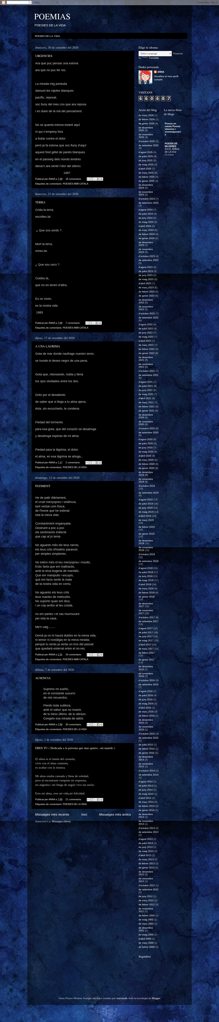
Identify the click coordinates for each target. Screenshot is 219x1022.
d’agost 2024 (146, 209)
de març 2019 (146, 520)
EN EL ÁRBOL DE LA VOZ (172, 150)
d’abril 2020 (145, 456)
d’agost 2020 (146, 439)
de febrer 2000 (147, 947)
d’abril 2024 (145, 226)
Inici (84, 814)
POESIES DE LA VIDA (47, 36)
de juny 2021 (146, 390)
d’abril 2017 (145, 644)
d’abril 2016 (145, 707)
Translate (154, 58)
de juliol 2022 (146, 328)
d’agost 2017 (146, 628)
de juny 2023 (146, 275)
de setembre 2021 (148, 375)
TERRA (40, 202)
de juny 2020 (146, 447)
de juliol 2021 (146, 386)
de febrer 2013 (147, 863)
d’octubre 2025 (147, 141)
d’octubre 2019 (147, 486)
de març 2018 (146, 588)
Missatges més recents (52, 814)
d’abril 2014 (145, 798)
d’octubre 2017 (147, 617)
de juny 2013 (146, 847)
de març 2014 (146, 802)
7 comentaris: (73, 323)
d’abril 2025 (145, 168)
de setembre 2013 (148, 832)
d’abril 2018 (145, 584)
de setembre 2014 (148, 775)
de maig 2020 (146, 451)
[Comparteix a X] (95, 179)
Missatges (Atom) (61, 821)
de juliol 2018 (146, 572)
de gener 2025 (146, 181)
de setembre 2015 (148, 738)
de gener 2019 (146, 534)
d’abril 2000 (145, 939)
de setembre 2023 (148, 260)
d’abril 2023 (145, 283)
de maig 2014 (146, 794)
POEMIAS (52, 16)
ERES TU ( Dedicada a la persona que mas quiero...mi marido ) (75, 748)
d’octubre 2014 (147, 770)
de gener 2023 (146, 295)
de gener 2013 (146, 867)
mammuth (121, 998)
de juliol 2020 (146, 443)
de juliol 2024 (146, 214)
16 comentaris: (74, 654)
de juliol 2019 (146, 503)
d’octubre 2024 (147, 199)
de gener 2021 (146, 410)
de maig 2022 (146, 337)
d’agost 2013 (146, 839)
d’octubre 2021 (147, 371)
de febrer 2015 (147, 749)
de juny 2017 (146, 636)
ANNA (160, 72)
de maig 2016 (146, 703)
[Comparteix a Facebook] (98, 179)
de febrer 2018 (147, 592)
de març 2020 (146, 460)
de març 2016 (146, 711)
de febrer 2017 (147, 653)
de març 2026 (146, 115)
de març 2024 (146, 230)
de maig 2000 (146, 934)
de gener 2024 (146, 238)
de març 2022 (146, 345)
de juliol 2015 (146, 744)
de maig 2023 (146, 279)
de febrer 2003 (147, 915)
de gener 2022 (146, 353)
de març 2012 (146, 900)
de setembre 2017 (148, 621)
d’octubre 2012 (147, 885)
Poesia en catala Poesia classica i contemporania (173, 129)
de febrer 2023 (147, 291)
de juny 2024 (146, 218)
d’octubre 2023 (147, 256)
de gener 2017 (146, 659)
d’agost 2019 (146, 499)
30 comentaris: (74, 724)
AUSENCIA (43, 678)
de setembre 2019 (148, 493)
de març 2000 (146, 943)
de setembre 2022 (148, 317)
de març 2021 (146, 402)
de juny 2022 (146, 332)
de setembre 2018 (148, 561)
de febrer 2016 (147, 716)
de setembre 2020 (148, 432)
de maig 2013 (146, 851)
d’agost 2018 (146, 568)
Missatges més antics (115, 814)
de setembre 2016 (148, 684)
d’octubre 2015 (147, 733)
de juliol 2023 (146, 271)
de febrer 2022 (147, 349)
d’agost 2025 (146, 152)
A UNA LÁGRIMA (47, 346)
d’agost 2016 (146, 691)
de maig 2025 (146, 164)
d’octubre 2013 (147, 828)
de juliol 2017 (146, 632)
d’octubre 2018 (147, 554)
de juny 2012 (146, 896)
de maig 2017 (146, 640)
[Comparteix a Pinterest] (101, 179)
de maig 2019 (146, 512)
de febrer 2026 (147, 119)
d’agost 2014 (146, 781)
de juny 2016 (146, 699)
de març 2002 (146, 923)
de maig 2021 (146, 394)
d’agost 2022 (146, 324)
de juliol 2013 (146, 843)
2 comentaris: (73, 462)
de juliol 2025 (146, 156)
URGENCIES (43, 56)
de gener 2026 (146, 123)
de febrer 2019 (147, 527)
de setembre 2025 (148, 145)
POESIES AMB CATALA (75, 183)
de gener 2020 (146, 468)
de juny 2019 (146, 508)
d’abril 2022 (145, 341)
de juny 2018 (146, 576)
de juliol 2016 (146, 695)
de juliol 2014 (146, 785)
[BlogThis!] (91, 179)
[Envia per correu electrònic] (88, 179)
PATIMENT (42, 486)
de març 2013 (146, 859)
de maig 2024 (146, 222)
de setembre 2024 (148, 203)
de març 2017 (146, 648)
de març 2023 (146, 287)
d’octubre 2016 (147, 680)
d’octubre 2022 (147, 313)
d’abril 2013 (145, 855)
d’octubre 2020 (147, 428)
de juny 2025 (146, 160)
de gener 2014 (146, 810)
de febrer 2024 (147, 234)
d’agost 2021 (146, 382)
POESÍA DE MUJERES (171, 145)
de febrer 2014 (147, 806)
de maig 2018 (146, 580)
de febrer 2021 (147, 406)
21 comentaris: (74, 799)
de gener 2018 (146, 596)
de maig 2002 (146, 919)
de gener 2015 (146, 753)
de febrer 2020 (147, 464)
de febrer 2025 (147, 177)
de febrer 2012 (147, 904)
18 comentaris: (74, 179)
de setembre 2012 (148, 889)
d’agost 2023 (146, 267)
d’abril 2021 (145, 398)
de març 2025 (146, 173)
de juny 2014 (146, 790)
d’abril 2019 (145, 516)
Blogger (156, 998)
